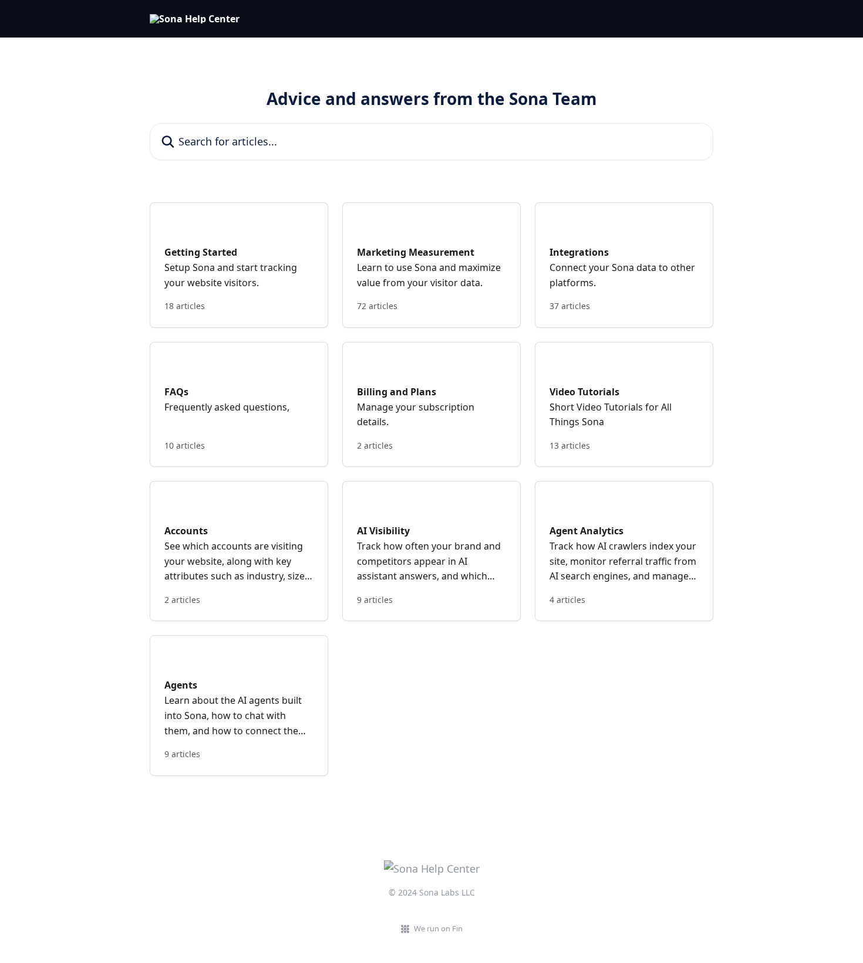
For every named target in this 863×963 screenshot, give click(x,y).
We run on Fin (438, 928)
